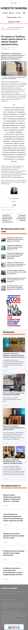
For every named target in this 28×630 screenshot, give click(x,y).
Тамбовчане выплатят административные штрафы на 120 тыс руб (13, 536)
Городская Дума (12, 17)
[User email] (15, 205)
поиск (15, 3)
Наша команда (16, 591)
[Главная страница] (14, 8)
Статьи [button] (18, 13)
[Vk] (13, 205)
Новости (12, 207)
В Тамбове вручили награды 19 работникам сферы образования (13, 553)
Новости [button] (11, 13)
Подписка (24, 591)
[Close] (23, 625)
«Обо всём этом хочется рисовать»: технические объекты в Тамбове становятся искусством (13, 355)
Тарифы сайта (5, 593)
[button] (14, 68)
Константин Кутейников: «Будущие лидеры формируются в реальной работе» (14, 427)
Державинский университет (7, 209)
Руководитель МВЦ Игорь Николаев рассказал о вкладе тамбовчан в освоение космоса (12, 461)
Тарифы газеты (14, 593)
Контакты (8, 591)
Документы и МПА (14, 21)
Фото (19, 17)
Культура (7, 207)
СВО (24, 13)
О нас (2, 591)
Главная (5, 13)
